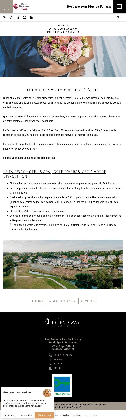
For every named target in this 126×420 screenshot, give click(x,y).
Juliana (94, 415)
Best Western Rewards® (70, 407)
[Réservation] (119, 6)
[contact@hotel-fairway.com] (11, 17)
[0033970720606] (5, 17)
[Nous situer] (18, 17)
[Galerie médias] (24, 17)
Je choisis (26, 415)
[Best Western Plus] (22, 6)
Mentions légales (62, 415)
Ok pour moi (44, 415)
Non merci (9, 415)
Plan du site (76, 415)
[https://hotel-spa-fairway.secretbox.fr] (31, 17)
